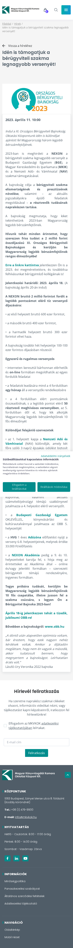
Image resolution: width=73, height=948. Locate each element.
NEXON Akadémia (26, 555)
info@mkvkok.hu (26, 817)
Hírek (17, 23)
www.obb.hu (54, 627)
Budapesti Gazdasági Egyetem (42, 515)
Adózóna (34, 537)
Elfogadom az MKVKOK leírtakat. (34, 725)
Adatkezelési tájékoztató (20, 903)
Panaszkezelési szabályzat (22, 889)
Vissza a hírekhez (20, 46)
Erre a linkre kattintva (22, 265)
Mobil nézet (12, 937)
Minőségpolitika (14, 881)
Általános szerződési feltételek (24, 896)
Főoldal (6, 23)
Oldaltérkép (12, 930)
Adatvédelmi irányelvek (55, 456)
